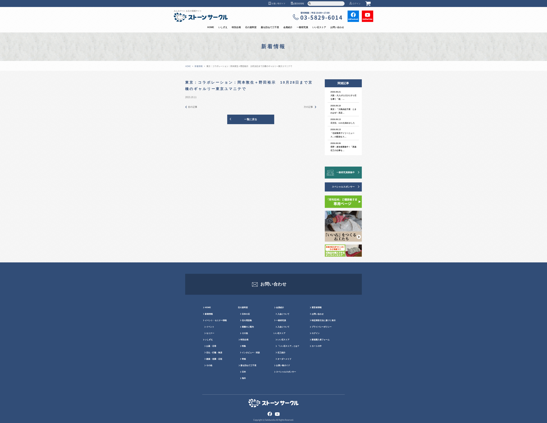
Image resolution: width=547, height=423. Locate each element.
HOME (210, 27)
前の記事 (192, 106)
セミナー (210, 333)
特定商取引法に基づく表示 (324, 320)
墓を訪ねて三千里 (270, 27)
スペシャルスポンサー (343, 187)
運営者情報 (299, 3)
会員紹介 (280, 307)
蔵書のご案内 (248, 327)
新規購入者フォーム (321, 340)
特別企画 (236, 27)
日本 (244, 372)
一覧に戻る (250, 119)
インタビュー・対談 (251, 353)
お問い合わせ (337, 27)
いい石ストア (283, 340)
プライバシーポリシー (322, 327)
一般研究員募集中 (345, 172)
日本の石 (246, 314)
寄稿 (244, 359)
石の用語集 (247, 320)
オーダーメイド (284, 359)
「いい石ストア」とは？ (288, 346)
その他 (209, 365)
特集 (244, 346)
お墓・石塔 (211, 346)
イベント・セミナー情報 (216, 320)
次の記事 (308, 106)
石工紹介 (281, 353)
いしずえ (222, 27)
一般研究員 (281, 320)
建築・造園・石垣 (214, 359)
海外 (244, 378)
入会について (283, 314)
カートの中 (317, 346)
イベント (210, 327)
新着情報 (199, 66)
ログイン (356, 3)
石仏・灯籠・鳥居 (214, 353)
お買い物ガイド (278, 3)
